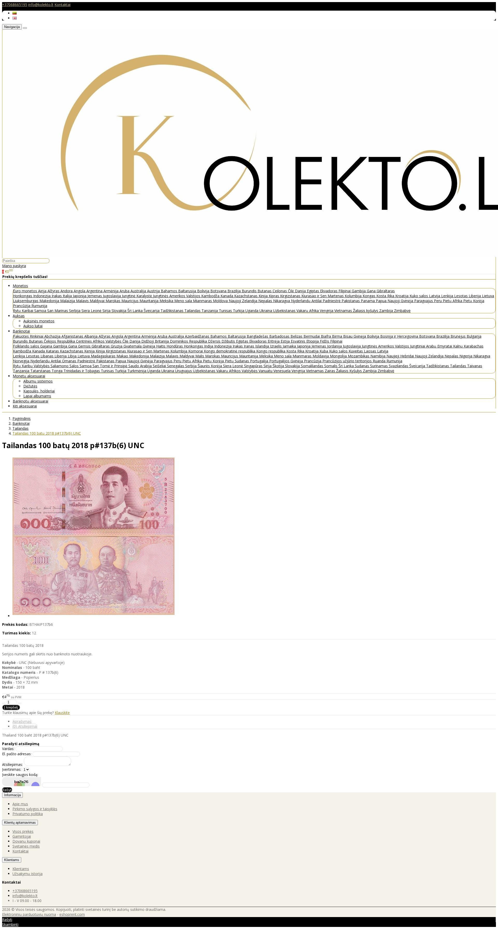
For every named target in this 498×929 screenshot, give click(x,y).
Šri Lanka (135, 310)
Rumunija (39, 305)
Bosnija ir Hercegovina (399, 336)
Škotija (279, 365)
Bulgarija (474, 336)
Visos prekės (22, 831)
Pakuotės (21, 336)
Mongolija (339, 355)
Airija (42, 290)
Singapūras (254, 365)
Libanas (47, 355)
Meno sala (183, 300)
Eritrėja (274, 341)
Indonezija (42, 295)
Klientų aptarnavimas (20, 822)
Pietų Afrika (453, 300)
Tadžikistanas (172, 310)
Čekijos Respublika (60, 341)
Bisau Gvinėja (355, 336)
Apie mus (20, 803)
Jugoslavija (112, 295)
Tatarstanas (41, 370)
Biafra (326, 336)
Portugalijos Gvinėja (286, 360)
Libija (73, 355)
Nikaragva (282, 300)
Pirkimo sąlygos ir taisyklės (34, 808)
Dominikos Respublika (189, 341)
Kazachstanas (246, 295)
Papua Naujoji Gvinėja (395, 300)
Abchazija (52, 336)
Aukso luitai (33, 325)
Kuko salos (419, 295)
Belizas (296, 336)
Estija (286, 341)
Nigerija (466, 355)
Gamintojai (21, 836)
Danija (301, 290)
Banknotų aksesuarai (30, 401)
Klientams (11, 860)
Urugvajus (184, 370)
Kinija (264, 295)
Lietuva (488, 295)
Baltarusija (187, 290)
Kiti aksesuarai (25, 406)
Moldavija (321, 355)
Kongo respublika (271, 351)
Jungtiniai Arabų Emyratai (431, 346)
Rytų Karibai (23, 310)
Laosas (370, 351)
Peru (438, 300)
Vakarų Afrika (308, 310)
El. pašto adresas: (16, 753)
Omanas (69, 360)
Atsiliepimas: (12, 764)
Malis (200, 355)
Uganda (252, 310)
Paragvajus (424, 300)
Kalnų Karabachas (468, 346)
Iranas (249, 346)
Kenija (90, 351)
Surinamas (379, 365)
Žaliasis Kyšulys (349, 370)
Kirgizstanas (290, 295)
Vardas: (8, 748)
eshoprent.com (72, 914)
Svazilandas (399, 365)
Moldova (221, 300)
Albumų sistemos (38, 381)
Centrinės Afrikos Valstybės (99, 341)
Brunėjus (459, 336)
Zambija (386, 310)
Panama (368, 300)
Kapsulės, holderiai (39, 391)
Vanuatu (266, 370)
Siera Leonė (91, 310)
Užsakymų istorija (27, 873)
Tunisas (226, 310)
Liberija (475, 295)
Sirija (107, 310)
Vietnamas (343, 310)
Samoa (40, 310)
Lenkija (447, 295)
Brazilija (234, 290)
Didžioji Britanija (155, 341)
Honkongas (23, 295)
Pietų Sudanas (237, 360)
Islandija (262, 346)
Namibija (378, 355)
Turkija (239, 310)
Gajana (46, 346)
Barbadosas (279, 336)
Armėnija (111, 290)
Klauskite (62, 712)
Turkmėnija (137, 370)
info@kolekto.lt (40, 4)
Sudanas (362, 365)
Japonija (80, 295)
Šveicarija (152, 310)
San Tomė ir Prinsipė (110, 365)
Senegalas (176, 365)
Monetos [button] (20, 285)
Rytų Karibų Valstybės (32, 365)
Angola (80, 290)
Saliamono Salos (65, 365)
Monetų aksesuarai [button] (29, 375)
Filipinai (345, 290)
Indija (209, 346)
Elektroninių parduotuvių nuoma (29, 914)
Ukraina (266, 310)
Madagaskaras (103, 355)
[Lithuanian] (14, 13)
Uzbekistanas (284, 310)
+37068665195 (14, 4)
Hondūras (175, 346)
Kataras (53, 351)
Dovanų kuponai (26, 841)
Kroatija (402, 295)
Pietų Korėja (473, 300)
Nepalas (265, 300)
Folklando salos (26, 346)
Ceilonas (280, 290)
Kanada (227, 295)
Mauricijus (130, 300)
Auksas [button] (19, 315)
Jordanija (335, 346)
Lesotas (461, 295)
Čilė (291, 290)
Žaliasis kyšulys (366, 310)
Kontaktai (62, 4)
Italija (68, 295)
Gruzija (117, 346)
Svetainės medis (26, 846)
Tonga (58, 370)
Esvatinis (298, 341)
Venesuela (282, 370)
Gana (372, 290)
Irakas (57, 295)
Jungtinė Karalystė (137, 295)
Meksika (167, 300)
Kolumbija (354, 295)
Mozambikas (359, 355)
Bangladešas (258, 336)
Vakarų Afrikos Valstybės (237, 370)
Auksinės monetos (38, 320)
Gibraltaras (386, 290)
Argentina (94, 290)
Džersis (215, 341)
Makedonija (49, 300)
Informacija (12, 795)
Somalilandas (312, 365)
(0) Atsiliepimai (25, 726)
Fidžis (325, 341)
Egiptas (313, 290)
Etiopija (313, 341)
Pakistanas (351, 300)
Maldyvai (98, 300)
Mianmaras (203, 300)
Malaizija (68, 300)
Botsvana (218, 290)
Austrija (154, 290)
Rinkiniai (37, 336)
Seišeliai (160, 365)
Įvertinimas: (11, 769)
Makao (122, 355)
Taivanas (474, 365)
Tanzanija (210, 310)
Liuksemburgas (26, 300)
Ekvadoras (329, 290)
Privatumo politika (27, 813)
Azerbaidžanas (197, 336)
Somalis (331, 365)
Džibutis (229, 341)
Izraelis (276, 346)
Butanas (265, 290)
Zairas (330, 370)
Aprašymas (22, 721)
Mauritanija (150, 300)
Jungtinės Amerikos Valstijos (177, 295)
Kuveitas (356, 351)
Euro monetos (25, 290)
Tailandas (193, 310)
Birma (337, 336)
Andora (67, 290)
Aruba (125, 290)
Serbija (75, 310)
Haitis (161, 346)
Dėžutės (30, 386)
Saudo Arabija (140, 365)
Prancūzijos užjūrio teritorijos (347, 360)
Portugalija (259, 360)
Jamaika (290, 346)
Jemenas (95, 295)
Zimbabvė (402, 310)
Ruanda (379, 360)
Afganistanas (72, 336)
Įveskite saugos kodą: (20, 774)
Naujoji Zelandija (243, 300)
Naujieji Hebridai (400, 355)
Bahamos (169, 290)
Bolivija (203, 290)
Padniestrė (332, 300)
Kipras (274, 295)
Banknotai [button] (21, 331)
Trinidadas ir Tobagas (82, 370)
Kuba (324, 351)
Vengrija (327, 310)
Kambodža (210, 295)
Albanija (91, 336)
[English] (14, 18)
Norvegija (21, 360)
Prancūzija (22, 305)
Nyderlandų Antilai (307, 300)
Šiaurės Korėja (210, 365)
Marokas (113, 300)
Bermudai (312, 336)
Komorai (196, 351)
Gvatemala (133, 346)
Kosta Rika (385, 295)
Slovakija (119, 310)
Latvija (435, 295)
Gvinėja (149, 346)
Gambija (359, 290)
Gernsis (85, 346)
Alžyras (53, 290)
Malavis (83, 300)
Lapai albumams (37, 395)
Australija (138, 290)
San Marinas (58, 310)
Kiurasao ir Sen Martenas (323, 295)
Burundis (250, 290)
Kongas (369, 295)
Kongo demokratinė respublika (230, 351)
